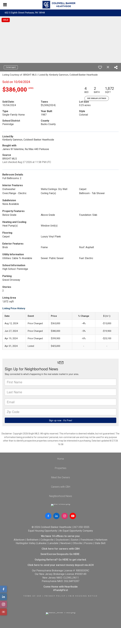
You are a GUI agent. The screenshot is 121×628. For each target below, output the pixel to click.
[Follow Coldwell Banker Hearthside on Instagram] (64, 516)
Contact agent (11, 67)
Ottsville (77, 543)
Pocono (88, 543)
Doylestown (62, 539)
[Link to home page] (60, 4)
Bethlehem (32, 539)
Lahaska (41, 543)
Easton (74, 539)
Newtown (65, 543)
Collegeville (47, 539)
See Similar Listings (96, 98)
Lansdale (53, 543)
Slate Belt (100, 543)
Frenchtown (87, 539)
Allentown (19, 539)
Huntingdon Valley (26, 543)
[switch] (100, 67)
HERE (76, 554)
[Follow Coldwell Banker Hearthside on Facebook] (48, 516)
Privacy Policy (55, 596)
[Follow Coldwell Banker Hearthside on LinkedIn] (56, 516)
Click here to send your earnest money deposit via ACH (61, 565)
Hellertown (101, 539)
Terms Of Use (32, 596)
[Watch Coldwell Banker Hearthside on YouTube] (73, 516)
